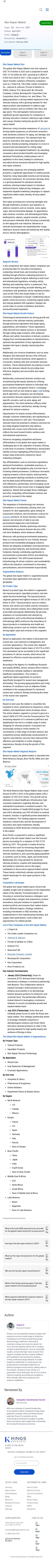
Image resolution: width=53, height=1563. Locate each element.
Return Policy (32, 1500)
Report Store (10, 1490)
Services (8, 1487)
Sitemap (8, 1509)
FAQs (29, 1497)
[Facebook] (37, 1524)
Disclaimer (31, 1509)
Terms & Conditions (35, 1493)
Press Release (11, 1493)
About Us (9, 1500)
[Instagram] (37, 1530)
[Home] (13, 9)
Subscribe (24, 1472)
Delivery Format (33, 1490)
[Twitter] (37, 1542)
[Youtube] (37, 1549)
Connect (8, 1506)
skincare (44, 128)
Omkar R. (15, 35)
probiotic (7, 517)
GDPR (29, 1506)
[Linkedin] (37, 1536)
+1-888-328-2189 (12, 1534)
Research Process (12, 1503)
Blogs (7, 1497)
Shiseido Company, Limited (19, 954)
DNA (40, 391)
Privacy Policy (32, 1503)
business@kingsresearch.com (15, 1530)
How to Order (32, 1487)
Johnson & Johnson (16, 937)
